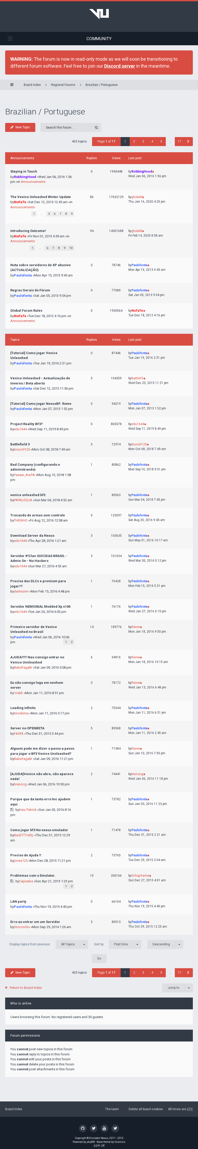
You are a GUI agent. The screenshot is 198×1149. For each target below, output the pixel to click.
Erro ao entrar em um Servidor (35, 922)
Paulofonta (23, 275)
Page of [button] (106, 141)
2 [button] (134, 141)
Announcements (33, 182)
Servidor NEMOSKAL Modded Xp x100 (40, 606)
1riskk (18, 693)
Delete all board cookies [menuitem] (146, 1109)
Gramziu (119, 1142)
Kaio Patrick (28, 810)
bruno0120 (22, 449)
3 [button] (143, 141)
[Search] (96, 127)
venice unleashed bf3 (27, 495)
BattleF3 (137, 378)
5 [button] (161, 141)
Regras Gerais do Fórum (30, 290)
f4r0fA (18, 733)
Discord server (119, 66)
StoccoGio (22, 927)
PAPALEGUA (23, 500)
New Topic (22, 127)
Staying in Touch (23, 171)
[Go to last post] (153, 171)
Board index (13, 1109)
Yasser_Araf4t (24, 475)
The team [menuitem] (112, 1109)
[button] (188, 141)
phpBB (91, 1142)
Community (99, 38)
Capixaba (26, 881)
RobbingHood (25, 177)
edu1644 (20, 429)
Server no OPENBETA (27, 728)
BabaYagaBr (23, 667)
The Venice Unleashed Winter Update (40, 197)
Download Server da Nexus (32, 535)
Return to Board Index (26, 988)
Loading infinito (23, 708)
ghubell (136, 197)
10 (70, 248)
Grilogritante (140, 875)
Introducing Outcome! (28, 231)
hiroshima (21, 713)
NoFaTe (20, 202)
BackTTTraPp (24, 835)
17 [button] (179, 141)
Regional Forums (63, 85)
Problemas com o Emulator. (32, 875)
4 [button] (152, 141)
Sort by (111, 944)
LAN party (18, 901)
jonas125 (21, 861)
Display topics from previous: (42, 944)
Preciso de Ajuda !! (25, 855)
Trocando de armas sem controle (37, 515)
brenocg (20, 784)
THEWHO (21, 520)
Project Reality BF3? (26, 424)
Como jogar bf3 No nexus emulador (39, 830)
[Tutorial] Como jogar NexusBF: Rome (40, 404)
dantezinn (21, 591)
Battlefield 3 (20, 444)
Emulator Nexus (98, 1138)
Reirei (135, 627)
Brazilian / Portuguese (102, 85)
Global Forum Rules (26, 310)
